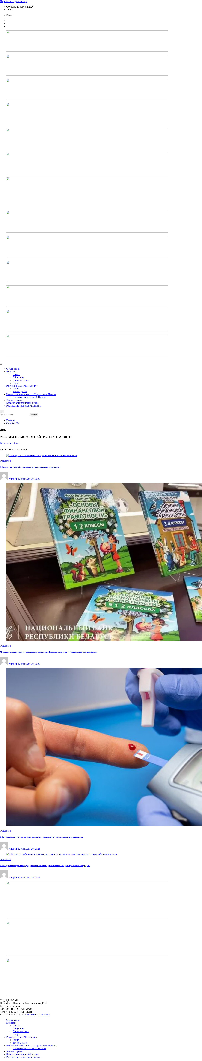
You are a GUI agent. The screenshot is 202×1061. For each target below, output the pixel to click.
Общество (18, 377)
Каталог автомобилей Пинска (22, 403)
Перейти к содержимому (13, 1)
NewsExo (30, 1014)
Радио (16, 388)
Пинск (16, 374)
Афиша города (14, 400)
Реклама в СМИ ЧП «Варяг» (21, 385)
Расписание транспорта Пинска (23, 405)
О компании (13, 368)
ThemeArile (44, 1014)
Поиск (34, 415)
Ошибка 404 (13, 423)
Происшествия (21, 380)
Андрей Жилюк (17, 478)
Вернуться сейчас (9, 443)
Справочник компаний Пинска (29, 397)
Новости (11, 371)
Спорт (16, 383)
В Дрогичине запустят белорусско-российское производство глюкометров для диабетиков (41, 837)
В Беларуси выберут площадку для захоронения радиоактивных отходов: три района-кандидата (45, 865)
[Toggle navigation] (1, 364)
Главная (10, 420)
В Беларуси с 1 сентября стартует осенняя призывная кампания (29, 467)
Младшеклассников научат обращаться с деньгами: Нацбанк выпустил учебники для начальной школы (48, 652)
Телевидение (20, 391)
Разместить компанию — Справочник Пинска (31, 394)
